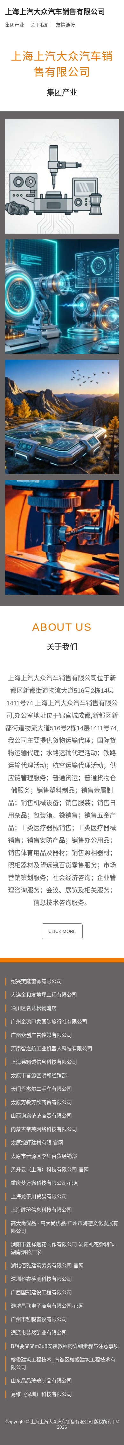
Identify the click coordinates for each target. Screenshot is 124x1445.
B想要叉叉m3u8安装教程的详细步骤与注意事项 (65, 1346)
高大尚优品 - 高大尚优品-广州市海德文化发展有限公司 (64, 1227)
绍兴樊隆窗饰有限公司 (36, 981)
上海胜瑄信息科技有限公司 (41, 1210)
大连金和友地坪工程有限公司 (44, 995)
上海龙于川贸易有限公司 (39, 1196)
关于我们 (40, 25)
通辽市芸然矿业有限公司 (39, 1333)
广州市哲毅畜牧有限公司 (39, 1319)
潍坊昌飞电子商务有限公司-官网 (47, 1306)
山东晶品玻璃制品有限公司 (41, 1381)
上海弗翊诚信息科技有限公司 (44, 1062)
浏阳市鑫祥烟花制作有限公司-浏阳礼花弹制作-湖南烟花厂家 (63, 1248)
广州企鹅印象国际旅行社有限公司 (49, 1021)
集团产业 (14, 25)
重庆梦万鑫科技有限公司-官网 (45, 1183)
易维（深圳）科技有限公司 (41, 1394)
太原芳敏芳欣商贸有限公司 (41, 1102)
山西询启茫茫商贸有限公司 (41, 1116)
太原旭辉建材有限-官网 (37, 1142)
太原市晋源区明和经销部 (39, 1075)
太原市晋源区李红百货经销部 (44, 1156)
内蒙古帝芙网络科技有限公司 (44, 1129)
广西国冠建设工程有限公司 (41, 1292)
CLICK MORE (62, 931)
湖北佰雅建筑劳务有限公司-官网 (47, 1265)
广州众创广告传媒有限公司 (41, 1035)
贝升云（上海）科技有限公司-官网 (50, 1169)
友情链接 (65, 25)
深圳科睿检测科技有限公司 (41, 1279)
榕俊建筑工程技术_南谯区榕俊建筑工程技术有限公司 (63, 1363)
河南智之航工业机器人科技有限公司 (51, 1048)
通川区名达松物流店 (34, 1008)
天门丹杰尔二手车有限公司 (41, 1089)
